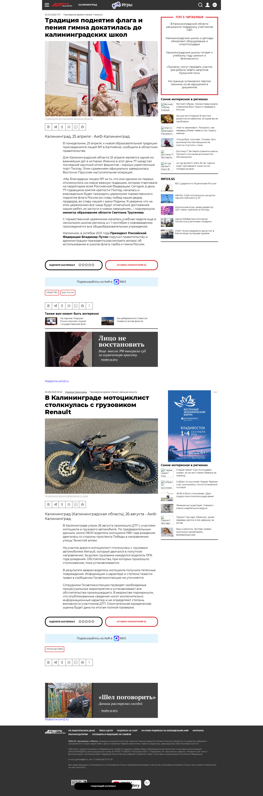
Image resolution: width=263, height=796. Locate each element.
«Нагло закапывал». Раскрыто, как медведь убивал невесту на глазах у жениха (196, 130)
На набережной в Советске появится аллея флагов (132, 320)
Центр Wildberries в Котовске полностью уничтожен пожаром (193, 220)
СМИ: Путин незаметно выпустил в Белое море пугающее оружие (194, 232)
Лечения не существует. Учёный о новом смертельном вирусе (195, 507)
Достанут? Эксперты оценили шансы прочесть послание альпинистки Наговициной (197, 154)
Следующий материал (103, 786)
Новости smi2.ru (57, 381)
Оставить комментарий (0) (131, 265)
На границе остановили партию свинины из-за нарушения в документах (189, 84)
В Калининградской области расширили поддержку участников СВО (189, 27)
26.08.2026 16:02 (53, 392)
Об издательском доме (81, 730)
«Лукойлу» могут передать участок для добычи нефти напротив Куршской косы (189, 70)
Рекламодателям (78, 734)
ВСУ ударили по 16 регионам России (195, 183)
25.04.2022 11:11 (52, 14)
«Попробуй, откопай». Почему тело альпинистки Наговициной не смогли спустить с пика (196, 142)
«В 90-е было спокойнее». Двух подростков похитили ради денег (195, 495)
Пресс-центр (106, 730)
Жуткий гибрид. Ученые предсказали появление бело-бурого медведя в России (197, 107)
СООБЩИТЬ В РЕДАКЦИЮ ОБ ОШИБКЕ (111, 734)
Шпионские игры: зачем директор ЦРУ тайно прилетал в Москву (194, 208)
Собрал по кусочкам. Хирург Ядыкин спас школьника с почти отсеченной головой (197, 484)
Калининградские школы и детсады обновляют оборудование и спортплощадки (189, 41)
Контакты (198, 730)
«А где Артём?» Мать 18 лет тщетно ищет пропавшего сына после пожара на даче (195, 166)
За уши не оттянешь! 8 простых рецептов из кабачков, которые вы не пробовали (197, 118)
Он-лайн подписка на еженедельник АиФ (165, 730)
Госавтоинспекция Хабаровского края (66, 496)
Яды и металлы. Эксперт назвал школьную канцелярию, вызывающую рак (193, 532)
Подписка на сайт (127, 730)
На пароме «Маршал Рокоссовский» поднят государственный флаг (73, 321)
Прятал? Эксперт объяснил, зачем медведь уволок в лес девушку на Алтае (195, 520)
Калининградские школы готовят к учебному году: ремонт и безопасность (189, 55)
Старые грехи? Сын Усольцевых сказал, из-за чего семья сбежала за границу (196, 472)
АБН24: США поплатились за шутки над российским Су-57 (195, 196)
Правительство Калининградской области (69, 118)
